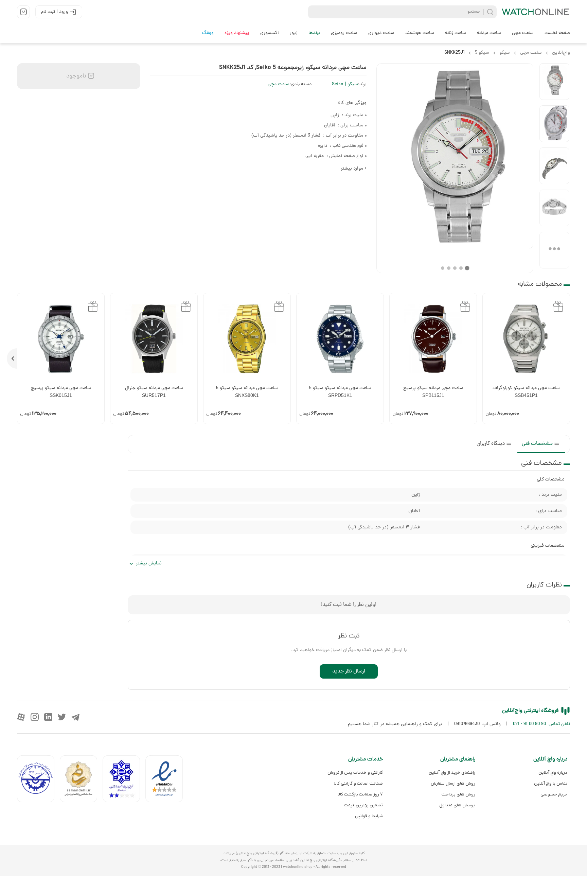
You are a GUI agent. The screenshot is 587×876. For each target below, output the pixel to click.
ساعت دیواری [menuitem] (381, 33)
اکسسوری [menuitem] (269, 33)
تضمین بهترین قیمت (363, 805)
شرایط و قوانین (369, 816)
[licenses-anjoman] (124, 780)
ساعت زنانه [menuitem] (455, 33)
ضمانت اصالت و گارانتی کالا (358, 783)
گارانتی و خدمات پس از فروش (355, 772)
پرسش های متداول (457, 805)
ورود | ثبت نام (54, 12)
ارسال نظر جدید (348, 671)
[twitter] (62, 717)
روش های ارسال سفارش (453, 783)
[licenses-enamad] (166, 780)
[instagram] (35, 717)
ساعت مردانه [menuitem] (489, 33)
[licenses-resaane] (81, 780)
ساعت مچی (278, 84)
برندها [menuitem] (314, 33)
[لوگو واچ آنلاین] (536, 11)
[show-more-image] (554, 250)
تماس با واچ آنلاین (550, 783)
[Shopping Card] (23, 11)
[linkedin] (48, 717)
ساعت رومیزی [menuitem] (344, 33)
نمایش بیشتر (149, 563)
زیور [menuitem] (294, 33)
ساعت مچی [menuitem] (523, 33)
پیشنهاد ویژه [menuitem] (237, 33)
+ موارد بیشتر (354, 168)
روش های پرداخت (458, 794)
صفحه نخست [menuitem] (557, 33)
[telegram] (75, 717)
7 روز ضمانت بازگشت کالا (360, 794)
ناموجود (75, 76)
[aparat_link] (21, 717)
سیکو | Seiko (345, 84)
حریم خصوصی (553, 794)
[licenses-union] (38, 780)
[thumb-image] (554, 81)
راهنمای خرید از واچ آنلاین (452, 772)
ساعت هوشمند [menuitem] (419, 33)
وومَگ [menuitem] (208, 33)
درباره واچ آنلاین (552, 772)
